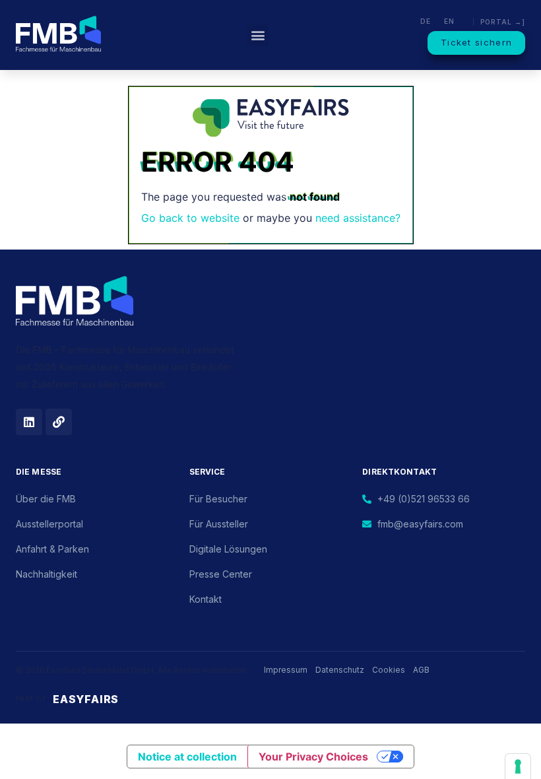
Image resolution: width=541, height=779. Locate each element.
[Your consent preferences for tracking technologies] (517, 766)
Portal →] (502, 22)
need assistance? (357, 217)
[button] (258, 35)
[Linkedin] (29, 422)
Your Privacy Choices (313, 756)
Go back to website (190, 217)
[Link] (59, 422)
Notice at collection (187, 756)
